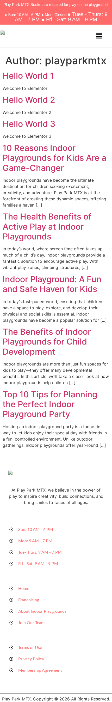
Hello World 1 (28, 76)
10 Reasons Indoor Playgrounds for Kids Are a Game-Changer (54, 158)
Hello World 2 (29, 100)
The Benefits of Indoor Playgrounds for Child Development (47, 342)
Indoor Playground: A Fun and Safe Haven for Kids (52, 284)
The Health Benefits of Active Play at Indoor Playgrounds (47, 226)
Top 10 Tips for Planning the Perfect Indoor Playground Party (50, 404)
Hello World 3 (29, 124)
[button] (99, 35)
